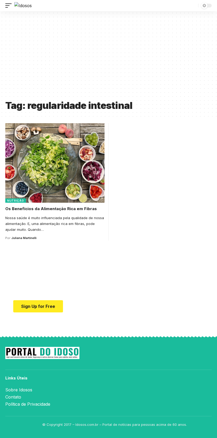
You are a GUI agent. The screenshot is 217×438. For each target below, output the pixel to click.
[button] (9, 5)
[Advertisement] (108, 57)
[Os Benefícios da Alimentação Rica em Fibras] (55, 163)
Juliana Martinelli (24, 238)
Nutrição (15, 200)
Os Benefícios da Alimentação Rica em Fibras (51, 208)
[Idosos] (23, 5)
